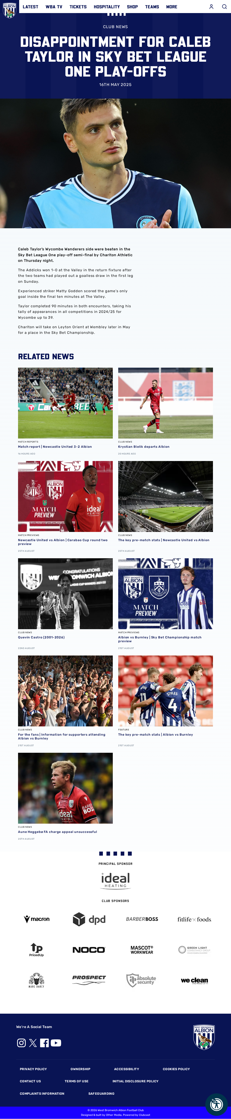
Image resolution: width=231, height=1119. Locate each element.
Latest (30, 6)
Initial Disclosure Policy (136, 1081)
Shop (132, 6)
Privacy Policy (33, 1069)
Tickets (78, 6)
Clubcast (144, 1115)
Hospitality (107, 6)
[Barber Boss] (142, 919)
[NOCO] (89, 949)
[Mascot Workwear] (142, 950)
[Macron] (36, 919)
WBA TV (54, 6)
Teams (152, 6)
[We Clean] (194, 980)
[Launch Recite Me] (216, 1104)
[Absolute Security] (142, 980)
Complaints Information (42, 1094)
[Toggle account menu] (211, 6)
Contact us (30, 1081)
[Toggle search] (224, 6)
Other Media (114, 1115)
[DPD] (89, 919)
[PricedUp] (36, 950)
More (171, 6)
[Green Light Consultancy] (194, 950)
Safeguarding (101, 1094)
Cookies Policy (176, 1069)
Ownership (80, 1069)
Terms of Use (77, 1081)
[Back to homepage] (9, 9)
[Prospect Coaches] (89, 980)
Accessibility (126, 1069)
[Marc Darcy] (36, 980)
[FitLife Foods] (194, 919)
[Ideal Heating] (115, 881)
